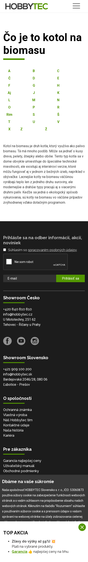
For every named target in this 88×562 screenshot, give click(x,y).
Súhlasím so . (42, 250)
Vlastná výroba (15, 415)
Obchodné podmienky (21, 471)
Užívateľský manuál (18, 466)
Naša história (13, 430)
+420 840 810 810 (17, 309)
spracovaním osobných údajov (52, 250)
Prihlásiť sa (70, 278)
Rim (9, 115)
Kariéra (8, 435)
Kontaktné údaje (16, 425)
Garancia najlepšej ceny (22, 461)
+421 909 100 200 (17, 369)
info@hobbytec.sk (17, 374)
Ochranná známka (17, 410)
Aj (9, 93)
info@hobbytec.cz (17, 314)
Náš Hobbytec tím (17, 420)
